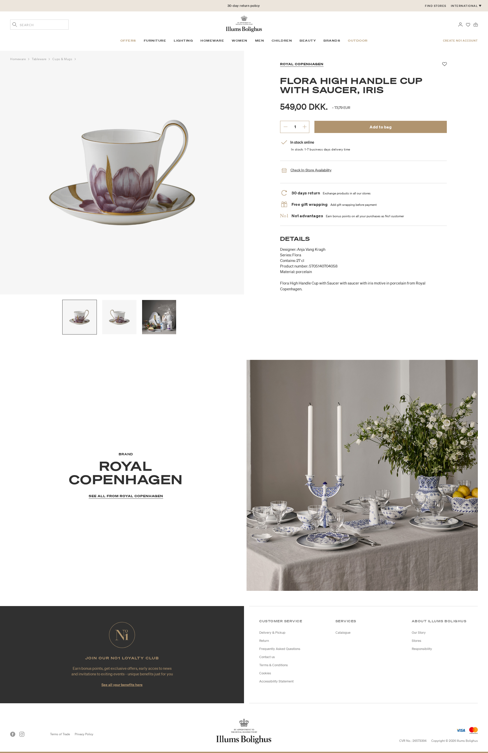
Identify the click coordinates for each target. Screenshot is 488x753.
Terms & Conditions (273, 665)
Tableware (40, 59)
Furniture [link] (155, 41)
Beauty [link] (308, 41)
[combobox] (39, 25)
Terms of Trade (60, 734)
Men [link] (259, 41)
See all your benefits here (122, 684)
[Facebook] (12, 734)
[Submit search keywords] (14, 25)
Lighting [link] (183, 41)
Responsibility (422, 649)
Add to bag (381, 126)
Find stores (435, 6)
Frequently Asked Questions (279, 649)
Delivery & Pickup (272, 632)
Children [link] (282, 41)
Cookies (265, 673)
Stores (416, 641)
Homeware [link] (212, 41)
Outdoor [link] (358, 41)
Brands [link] (332, 41)
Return (264, 641)
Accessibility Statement (276, 681)
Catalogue (343, 632)
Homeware (18, 59)
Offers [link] (128, 41)
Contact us (267, 657)
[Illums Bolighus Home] (244, 23)
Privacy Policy (84, 734)
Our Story (419, 632)
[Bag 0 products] (476, 24)
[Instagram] (21, 734)
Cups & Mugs (62, 59)
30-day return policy (243, 6)
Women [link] (240, 41)
